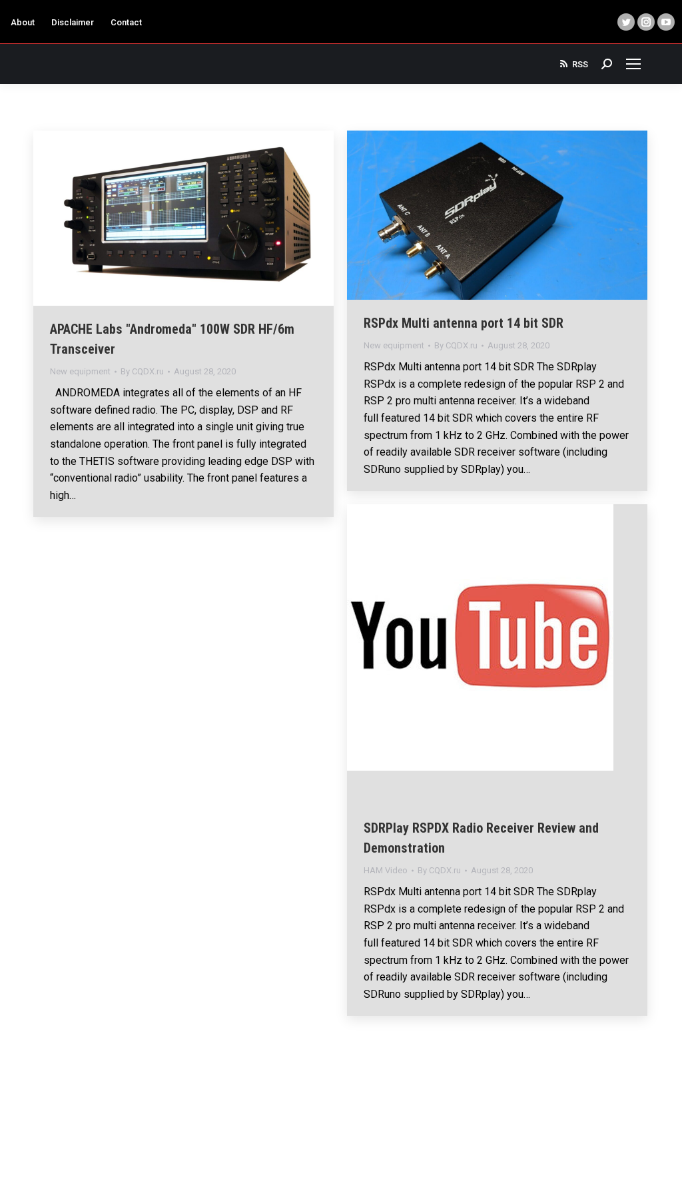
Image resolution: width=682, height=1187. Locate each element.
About (23, 22)
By (142, 371)
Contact (126, 22)
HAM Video (386, 870)
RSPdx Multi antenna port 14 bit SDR (463, 323)
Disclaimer (72, 22)
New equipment (80, 371)
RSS (580, 64)
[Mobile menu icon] (633, 64)
